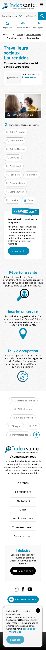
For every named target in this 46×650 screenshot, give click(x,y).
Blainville (14, 157)
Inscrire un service (25, 599)
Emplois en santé (23, 518)
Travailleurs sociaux (16, 38)
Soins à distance (23, 27)
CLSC (34, 426)
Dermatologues (20, 434)
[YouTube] (29, 589)
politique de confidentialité (20, 630)
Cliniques (16, 426)
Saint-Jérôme (16, 140)
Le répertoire (23, 491)
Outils (23, 509)
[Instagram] (16, 589)
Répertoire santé (33, 34)
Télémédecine (25, 409)
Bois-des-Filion (17, 183)
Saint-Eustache (17, 132)
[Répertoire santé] (36, 435)
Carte (30, 200)
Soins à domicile (24, 417)
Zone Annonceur (23, 527)
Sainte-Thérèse (17, 149)
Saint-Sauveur (17, 191)
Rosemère (15, 174)
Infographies (38, 27)
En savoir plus (19, 251)
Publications (23, 500)
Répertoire (7, 27)
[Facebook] (23, 589)
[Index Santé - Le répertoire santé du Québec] (20, 6)
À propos (23, 483)
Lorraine (14, 200)
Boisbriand (15, 166)
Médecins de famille (24, 400)
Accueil (20, 34)
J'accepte (15, 639)
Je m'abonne (26, 571)
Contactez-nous (23, 536)
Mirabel (33, 174)
